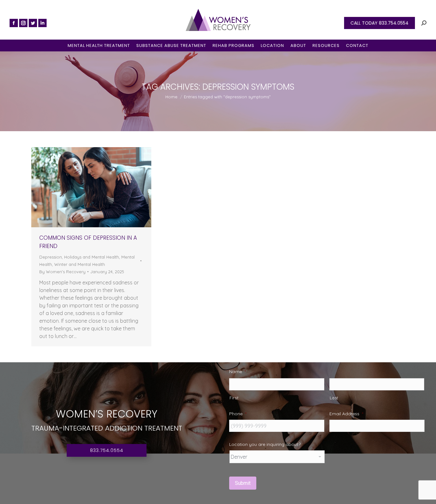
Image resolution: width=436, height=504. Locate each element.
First (233, 397)
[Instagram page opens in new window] (23, 23)
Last (334, 397)
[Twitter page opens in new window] (33, 23)
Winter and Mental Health (79, 264)
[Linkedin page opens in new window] (42, 23)
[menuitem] (98, 45)
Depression (50, 257)
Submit (243, 483)
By (62, 271)
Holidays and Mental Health (91, 257)
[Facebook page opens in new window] (14, 23)
